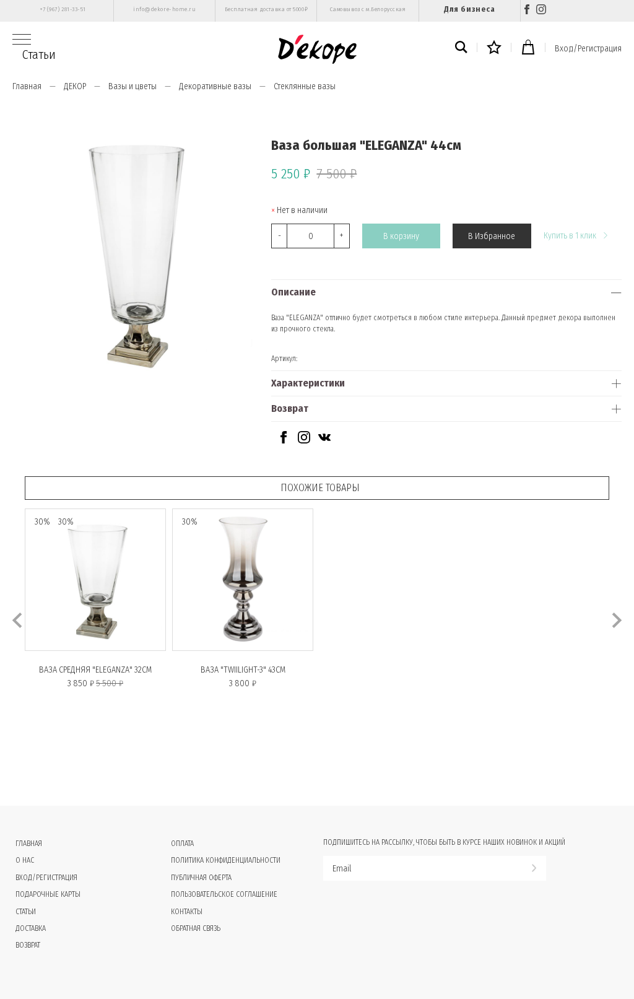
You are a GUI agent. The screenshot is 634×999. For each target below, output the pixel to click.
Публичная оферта (201, 877)
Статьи (39, 54)
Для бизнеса (469, 9)
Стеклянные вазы (305, 86)
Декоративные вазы (215, 86)
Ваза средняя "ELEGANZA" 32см (95, 670)
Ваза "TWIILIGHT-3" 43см (243, 670)
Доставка (30, 928)
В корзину (401, 236)
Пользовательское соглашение (224, 894)
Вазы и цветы (132, 86)
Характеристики (308, 383)
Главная (26, 86)
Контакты (186, 911)
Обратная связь (195, 928)
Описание (293, 292)
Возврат (289, 408)
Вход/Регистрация (588, 48)
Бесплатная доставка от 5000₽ (266, 9)
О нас (24, 860)
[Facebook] (527, 11)
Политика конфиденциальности (225, 860)
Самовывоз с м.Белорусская (368, 9)
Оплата (182, 843)
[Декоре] (317, 49)
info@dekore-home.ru (164, 9)
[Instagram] (541, 11)
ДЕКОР (75, 86)
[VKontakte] (324, 440)
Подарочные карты (47, 894)
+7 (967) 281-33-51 (63, 9)
